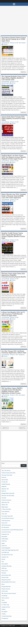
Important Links (5, 557)
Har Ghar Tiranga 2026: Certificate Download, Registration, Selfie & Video (14, 352)
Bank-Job (4, 491)
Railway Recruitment (6, 579)
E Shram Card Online (6, 509)
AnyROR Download (6, 484)
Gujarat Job (4, 545)
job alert (3, 559)
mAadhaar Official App (6, 566)
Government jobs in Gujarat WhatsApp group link (12, 529)
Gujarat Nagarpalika (6, 547)
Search (2, 463)
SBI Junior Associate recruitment (9, 593)
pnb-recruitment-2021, (6, 575)
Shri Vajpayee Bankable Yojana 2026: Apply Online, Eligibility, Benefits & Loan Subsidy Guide (14, 78)
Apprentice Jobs (5, 488)
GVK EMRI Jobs (5, 552)
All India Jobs (5, 481)
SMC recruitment (5, 598)
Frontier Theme (24, 625)
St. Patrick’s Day (5, 604)
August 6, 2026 (14, 395)
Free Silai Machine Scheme (8, 518)
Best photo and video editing (8, 495)
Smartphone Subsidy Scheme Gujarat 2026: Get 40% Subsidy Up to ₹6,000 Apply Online (14, 39)
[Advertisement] (14, 21)
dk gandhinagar (6, 42)
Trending (3, 613)
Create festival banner (6, 500)
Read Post (23, 71)
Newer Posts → (23, 427)
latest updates (5, 563)
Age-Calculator (5, 479)
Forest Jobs (4, 513)
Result (3, 584)
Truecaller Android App (6, 616)
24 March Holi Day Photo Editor (8, 472)
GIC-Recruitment (5, 527)
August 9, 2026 (14, 354)
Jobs (3, 561)
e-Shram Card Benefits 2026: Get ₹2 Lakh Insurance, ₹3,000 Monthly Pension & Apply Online (13, 314)
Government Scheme (6, 532)
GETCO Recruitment (6, 525)
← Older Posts (4, 427)
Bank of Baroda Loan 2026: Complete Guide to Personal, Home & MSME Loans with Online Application (14, 196)
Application (22, 354)
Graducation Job (5, 534)
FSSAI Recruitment (6, 520)
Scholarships (4, 595)
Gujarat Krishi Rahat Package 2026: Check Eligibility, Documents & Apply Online (13, 118)
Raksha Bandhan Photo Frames (9, 582)
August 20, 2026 (14, 42)
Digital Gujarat (5, 507)
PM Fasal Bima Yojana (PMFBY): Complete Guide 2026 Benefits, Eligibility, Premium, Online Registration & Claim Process (12, 390)
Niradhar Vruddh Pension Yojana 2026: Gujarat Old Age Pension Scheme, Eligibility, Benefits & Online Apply (13, 235)
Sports (3, 600)
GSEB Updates (5, 538)
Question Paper (5, 577)
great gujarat (4, 536)
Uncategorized (5, 618)
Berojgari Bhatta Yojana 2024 (8, 493)
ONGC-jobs (4, 568)
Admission (4, 477)
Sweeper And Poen (6, 607)
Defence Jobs (5, 504)
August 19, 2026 (14, 81)
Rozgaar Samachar (6, 588)
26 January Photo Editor (7, 475)
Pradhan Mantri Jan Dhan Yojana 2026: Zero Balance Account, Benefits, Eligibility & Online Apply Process (14, 157)
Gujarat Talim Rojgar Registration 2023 (10, 550)
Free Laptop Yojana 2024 (7, 516)
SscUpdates (23, 42)
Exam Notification (5, 511)
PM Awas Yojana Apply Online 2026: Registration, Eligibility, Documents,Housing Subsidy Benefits (14, 275)
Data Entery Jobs (5, 502)
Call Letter (4, 497)
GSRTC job (4, 541)
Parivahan (4, 572)
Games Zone (4, 522)
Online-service (6, 201)
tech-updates (4, 611)
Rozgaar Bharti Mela (6, 586)
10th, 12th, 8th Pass (6, 470)
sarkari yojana (6, 83)
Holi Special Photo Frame (7, 554)
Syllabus (3, 609)
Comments (5, 44)
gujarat (3, 543)
